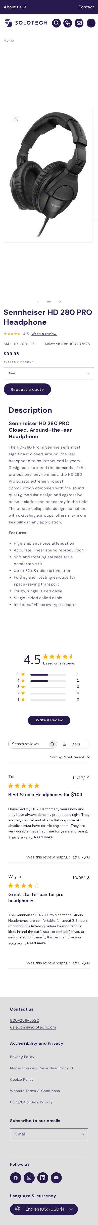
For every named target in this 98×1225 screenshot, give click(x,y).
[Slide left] (37, 301)
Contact (86, 7)
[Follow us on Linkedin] (42, 1177)
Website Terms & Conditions (35, 1091)
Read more (43, 837)
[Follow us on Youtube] (56, 1177)
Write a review (44, 333)
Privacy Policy (22, 1056)
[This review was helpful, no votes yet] (75, 857)
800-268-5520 (24, 1020)
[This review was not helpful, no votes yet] (84, 857)
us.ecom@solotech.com (33, 1027)
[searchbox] (28, 744)
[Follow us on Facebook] (15, 1177)
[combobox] (70, 757)
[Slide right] (60, 301)
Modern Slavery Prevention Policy (39, 1068)
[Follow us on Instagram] (29, 1177)
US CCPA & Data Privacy (31, 1102)
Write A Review (49, 720)
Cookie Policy (22, 1079)
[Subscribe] (82, 1134)
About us (13, 7)
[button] (91, 23)
